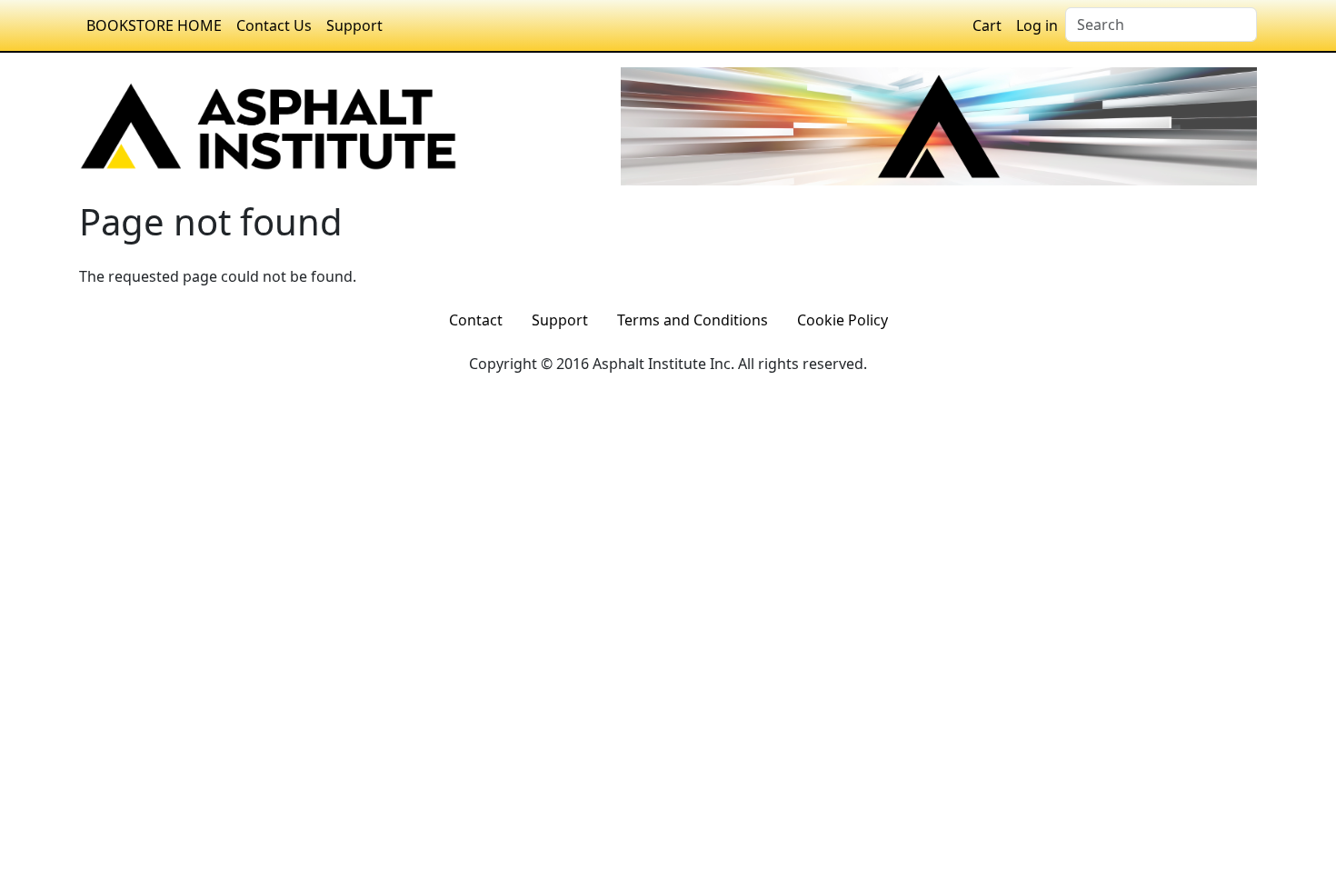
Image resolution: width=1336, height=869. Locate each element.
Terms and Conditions (692, 320)
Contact (476, 320)
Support (354, 25)
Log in (1037, 25)
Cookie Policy (842, 320)
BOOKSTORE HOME (154, 25)
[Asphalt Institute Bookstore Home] (268, 125)
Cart (987, 25)
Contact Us (274, 25)
